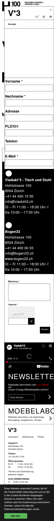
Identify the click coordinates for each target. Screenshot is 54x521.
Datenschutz (28, 436)
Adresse (12, 111)
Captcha (13, 304)
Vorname (14, 81)
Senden (45, 329)
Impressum (13, 436)
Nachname (15, 96)
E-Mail (11, 156)
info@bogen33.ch (19, 253)
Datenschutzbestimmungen (18, 509)
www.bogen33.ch (19, 258)
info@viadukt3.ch (19, 201)
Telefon (11, 141)
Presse (41, 436)
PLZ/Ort (11, 126)
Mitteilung (13, 281)
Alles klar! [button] (16, 515)
